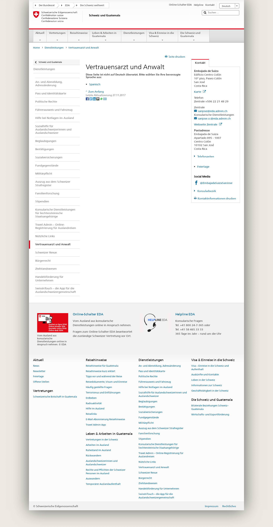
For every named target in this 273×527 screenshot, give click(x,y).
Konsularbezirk (206, 191)
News (36, 365)
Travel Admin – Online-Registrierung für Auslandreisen (161, 455)
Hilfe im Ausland (95, 408)
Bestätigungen (147, 406)
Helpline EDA (185, 314)
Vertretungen (57, 32)
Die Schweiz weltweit (92, 5)
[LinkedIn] (94, 98)
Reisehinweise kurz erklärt (100, 371)
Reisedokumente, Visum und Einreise (106, 382)
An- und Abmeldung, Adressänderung (160, 365)
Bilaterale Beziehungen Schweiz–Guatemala (210, 407)
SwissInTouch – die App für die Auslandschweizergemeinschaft (156, 496)
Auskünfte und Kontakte (205, 374)
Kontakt (198, 62)
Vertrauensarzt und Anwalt (154, 467)
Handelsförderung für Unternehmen (159, 488)
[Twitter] (91, 98)
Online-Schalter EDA (88, 314)
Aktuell (39, 32)
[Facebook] (87, 98)
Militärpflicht (146, 422)
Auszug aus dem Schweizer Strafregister (161, 428)
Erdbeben (91, 398)
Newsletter (39, 371)
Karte (198, 91)
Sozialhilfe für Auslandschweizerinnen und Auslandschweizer (163, 394)
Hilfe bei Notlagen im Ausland (155, 387)
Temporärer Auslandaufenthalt (103, 484)
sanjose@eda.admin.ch (212, 111)
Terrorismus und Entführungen (103, 392)
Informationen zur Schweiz (206, 385)
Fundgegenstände (149, 417)
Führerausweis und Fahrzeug (155, 382)
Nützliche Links (147, 461)
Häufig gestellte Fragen (99, 387)
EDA (67, 5)
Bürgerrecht (145, 478)
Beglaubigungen (148, 401)
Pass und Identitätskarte (152, 371)
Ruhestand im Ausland (98, 450)
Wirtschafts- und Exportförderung (210, 414)
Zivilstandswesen (148, 483)
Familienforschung (149, 433)
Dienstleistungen (134, 32)
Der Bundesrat (47, 5)
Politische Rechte (148, 376)
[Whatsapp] (101, 98)
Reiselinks (91, 414)
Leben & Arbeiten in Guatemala (104, 34)
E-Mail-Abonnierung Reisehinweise (105, 419)
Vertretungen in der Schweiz (102, 439)
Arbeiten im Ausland (97, 445)
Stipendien (145, 438)
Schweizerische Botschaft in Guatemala (55, 396)
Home (36, 47)
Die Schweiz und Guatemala (190, 34)
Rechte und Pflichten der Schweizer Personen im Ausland (105, 471)
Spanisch (94, 84)
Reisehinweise (79, 32)
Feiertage (203, 166)
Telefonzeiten (205, 156)
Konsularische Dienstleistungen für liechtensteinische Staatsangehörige (159, 446)
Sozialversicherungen (150, 412)
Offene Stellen (41, 382)
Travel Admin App (96, 424)
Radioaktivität (94, 403)
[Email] (104, 98)
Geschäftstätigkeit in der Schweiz (209, 390)
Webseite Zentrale (206, 124)
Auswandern (93, 478)
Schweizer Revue (148, 472)
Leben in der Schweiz (203, 380)
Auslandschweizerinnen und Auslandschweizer (102, 463)
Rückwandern (93, 455)
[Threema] (98, 98)
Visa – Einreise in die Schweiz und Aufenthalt (210, 367)
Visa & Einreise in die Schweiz (161, 34)
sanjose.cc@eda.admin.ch (214, 118)
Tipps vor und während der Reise (104, 376)
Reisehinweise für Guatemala (102, 365)
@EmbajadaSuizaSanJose (216, 183)
